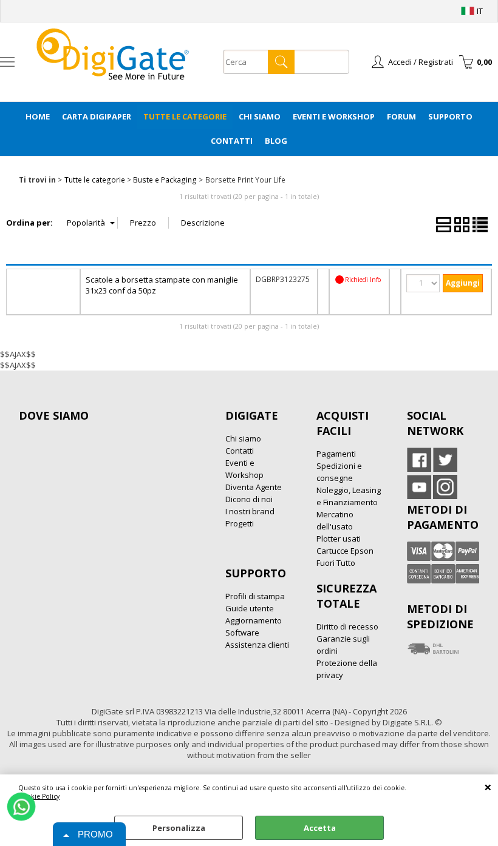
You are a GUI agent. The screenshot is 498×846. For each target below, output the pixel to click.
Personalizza (178, 827)
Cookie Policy (39, 796)
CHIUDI (488, 787)
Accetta (320, 827)
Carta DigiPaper (96, 116)
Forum (401, 116)
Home (38, 116)
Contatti (232, 140)
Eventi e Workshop (334, 116)
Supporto (450, 116)
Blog (276, 140)
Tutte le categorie (185, 116)
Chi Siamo (260, 116)
